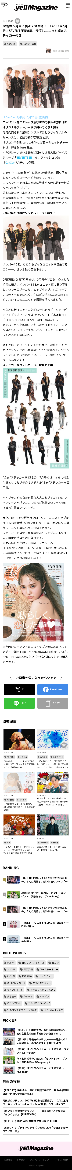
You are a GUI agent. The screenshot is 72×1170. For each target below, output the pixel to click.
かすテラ (28, 996)
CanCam (11, 43)
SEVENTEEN (29, 43)
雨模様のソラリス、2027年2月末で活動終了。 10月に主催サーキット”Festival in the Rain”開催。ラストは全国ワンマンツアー (35, 1102)
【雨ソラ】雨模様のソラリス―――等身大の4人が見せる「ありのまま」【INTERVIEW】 (34, 1112)
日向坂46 (22, 800)
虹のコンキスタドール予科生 (22, 1010)
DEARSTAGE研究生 (53, 1010)
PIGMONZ (11, 757)
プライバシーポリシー (40, 1159)
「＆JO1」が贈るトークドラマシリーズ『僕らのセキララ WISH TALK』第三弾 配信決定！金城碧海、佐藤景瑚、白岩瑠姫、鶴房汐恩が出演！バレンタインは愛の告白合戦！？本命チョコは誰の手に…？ (19, 850)
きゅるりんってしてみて (42, 989)
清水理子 (11, 996)
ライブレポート (15, 989)
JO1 (8, 842)
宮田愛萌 (10, 800)
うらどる (23, 757)
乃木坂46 (43, 757)
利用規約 (21, 1159)
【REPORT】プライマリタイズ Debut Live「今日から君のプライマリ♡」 (35, 1129)
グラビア (44, 996)
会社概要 (8, 1159)
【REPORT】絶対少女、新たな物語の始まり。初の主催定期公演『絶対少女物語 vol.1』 (36, 1092)
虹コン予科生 (14, 1003)
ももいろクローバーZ (39, 1003)
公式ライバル (58, 757)
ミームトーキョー (49, 969)
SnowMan (44, 842)
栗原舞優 (28, 969)
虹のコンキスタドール (33, 962)
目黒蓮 (55, 842)
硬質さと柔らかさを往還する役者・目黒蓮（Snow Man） (51, 848)
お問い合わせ (61, 1159)
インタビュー (46, 976)
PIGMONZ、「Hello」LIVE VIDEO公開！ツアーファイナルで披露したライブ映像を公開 (19, 764)
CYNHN (11, 976)
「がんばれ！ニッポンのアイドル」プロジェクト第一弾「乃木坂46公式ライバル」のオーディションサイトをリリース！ (52, 764)
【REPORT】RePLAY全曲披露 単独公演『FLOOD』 (31, 1121)
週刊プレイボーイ (16, 983)
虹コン (55, 962)
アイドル (11, 969)
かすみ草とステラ (42, 983)
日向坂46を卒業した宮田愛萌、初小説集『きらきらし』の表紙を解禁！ (19, 807)
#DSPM (11, 962)
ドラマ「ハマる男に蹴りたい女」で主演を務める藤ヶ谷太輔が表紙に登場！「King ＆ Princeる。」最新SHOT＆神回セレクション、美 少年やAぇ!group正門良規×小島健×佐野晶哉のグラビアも (52, 801)
